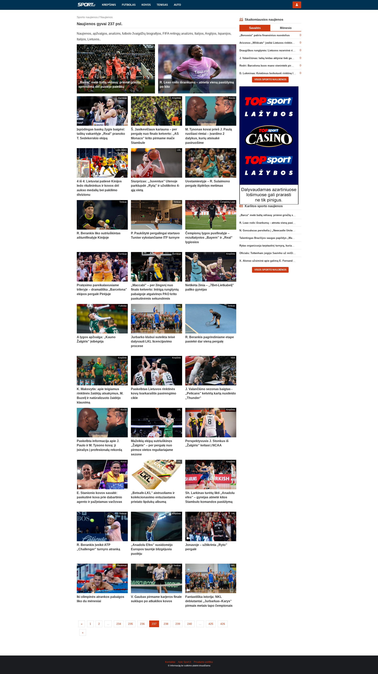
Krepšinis (109, 4)
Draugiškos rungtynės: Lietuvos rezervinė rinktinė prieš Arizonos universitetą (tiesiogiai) (293, 50)
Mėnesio (286, 28)
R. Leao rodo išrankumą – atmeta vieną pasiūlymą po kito (274, 222)
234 (118, 623)
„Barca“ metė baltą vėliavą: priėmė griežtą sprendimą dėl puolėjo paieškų (284, 215)
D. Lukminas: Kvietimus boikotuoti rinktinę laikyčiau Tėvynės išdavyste (282, 73)
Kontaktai (170, 662)
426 (222, 623)
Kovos (146, 4)
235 (130, 623)
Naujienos (106, 17)
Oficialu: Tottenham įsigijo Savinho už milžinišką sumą (273, 253)
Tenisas (162, 4)
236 (142, 623)
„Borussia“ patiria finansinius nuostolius (264, 35)
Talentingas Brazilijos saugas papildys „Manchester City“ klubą (278, 237)
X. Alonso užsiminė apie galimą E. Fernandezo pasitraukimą (276, 260)
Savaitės (255, 28)
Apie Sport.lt (184, 662)
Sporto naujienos (87, 17)
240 (189, 623)
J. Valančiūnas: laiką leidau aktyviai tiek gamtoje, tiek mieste (276, 58)
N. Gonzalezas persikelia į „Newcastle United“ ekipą (271, 230)
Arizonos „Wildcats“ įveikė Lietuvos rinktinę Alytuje (271, 42)
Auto (177, 4)
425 (210, 623)
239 (177, 623)
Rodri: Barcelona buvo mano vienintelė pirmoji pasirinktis (274, 65)
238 (166, 623)
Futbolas (129, 4)
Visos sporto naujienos (270, 79)
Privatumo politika (203, 662)
